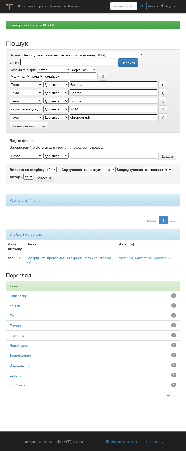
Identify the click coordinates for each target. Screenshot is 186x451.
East (13, 315)
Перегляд (55, 6)
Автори (16, 176)
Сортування (72, 169)
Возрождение (20, 355)
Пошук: (16, 54)
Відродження (20, 365)
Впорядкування (129, 169)
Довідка (73, 6)
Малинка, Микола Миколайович (144, 257)
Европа (15, 375)
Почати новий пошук (29, 126)
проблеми (17, 385)
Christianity (18, 295)
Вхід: (168, 6)
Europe (15, 325)
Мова (151, 6)
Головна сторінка (33, 6)
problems (17, 335)
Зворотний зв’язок (124, 441)
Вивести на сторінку (27, 169)
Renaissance (20, 345)
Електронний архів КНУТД (31, 24)
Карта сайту (154, 441)
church (15, 305)
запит (14, 62)
